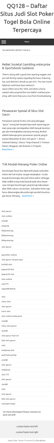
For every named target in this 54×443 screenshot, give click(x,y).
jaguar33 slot (8, 274)
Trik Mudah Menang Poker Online (24, 164)
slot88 (5, 221)
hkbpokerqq (7, 231)
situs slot (6, 301)
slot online (7, 216)
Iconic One (12, 440)
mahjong (6, 370)
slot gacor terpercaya (12, 260)
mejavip (5, 226)
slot (3, 297)
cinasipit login (8, 404)
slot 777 (5, 374)
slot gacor (7, 211)
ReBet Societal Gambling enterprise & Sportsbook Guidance (26, 66)
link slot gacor (9, 340)
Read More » (8, 149)
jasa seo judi (9, 415)
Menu (27, 42)
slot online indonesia (12, 316)
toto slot (6, 311)
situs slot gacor (9, 326)
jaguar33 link (8, 269)
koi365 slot (7, 264)
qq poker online (9, 255)
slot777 (5, 284)
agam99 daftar (9, 289)
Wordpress (41, 440)
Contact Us (35, 412)
